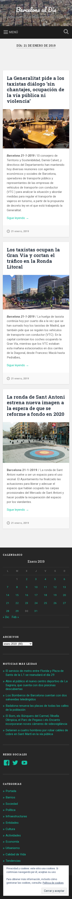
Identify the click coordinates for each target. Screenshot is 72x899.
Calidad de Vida (16, 854)
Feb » (15, 617)
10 (36, 587)
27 (64, 603)
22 (17, 603)
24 (36, 603)
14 (7, 595)
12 (55, 587)
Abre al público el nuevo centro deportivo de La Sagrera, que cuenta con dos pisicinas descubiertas (37, 685)
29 (17, 610)
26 (55, 603)
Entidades (12, 822)
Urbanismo (13, 848)
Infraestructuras (16, 816)
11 (45, 587)
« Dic (6, 617)
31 (36, 610)
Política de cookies (53, 882)
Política (10, 810)
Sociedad (12, 804)
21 (7, 603)
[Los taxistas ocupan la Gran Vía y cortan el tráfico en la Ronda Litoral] (36, 292)
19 (55, 595)
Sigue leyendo (23, 218)
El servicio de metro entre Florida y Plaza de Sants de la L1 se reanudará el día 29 (35, 673)
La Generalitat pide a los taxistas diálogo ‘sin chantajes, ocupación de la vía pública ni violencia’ (35, 89)
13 (64, 587)
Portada (11, 791)
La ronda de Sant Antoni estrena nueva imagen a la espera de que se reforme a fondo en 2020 (36, 405)
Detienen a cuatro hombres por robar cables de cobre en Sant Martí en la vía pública (37, 732)
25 (45, 603)
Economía (12, 841)
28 (7, 610)
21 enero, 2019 (20, 231)
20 (64, 595)
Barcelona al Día (36, 10)
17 (36, 595)
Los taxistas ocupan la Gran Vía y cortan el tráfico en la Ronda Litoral (33, 258)
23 (26, 603)
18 (45, 595)
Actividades (13, 835)
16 (26, 595)
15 (17, 595)
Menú (13, 32)
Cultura (10, 829)
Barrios (10, 797)
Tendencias (13, 861)
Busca (65, 32)
